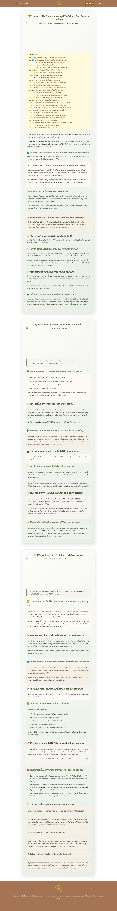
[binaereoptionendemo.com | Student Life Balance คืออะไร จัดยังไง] (58, 3)
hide (36, 54)
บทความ (21, 3)
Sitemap (26, 3)
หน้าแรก (16, 3)
